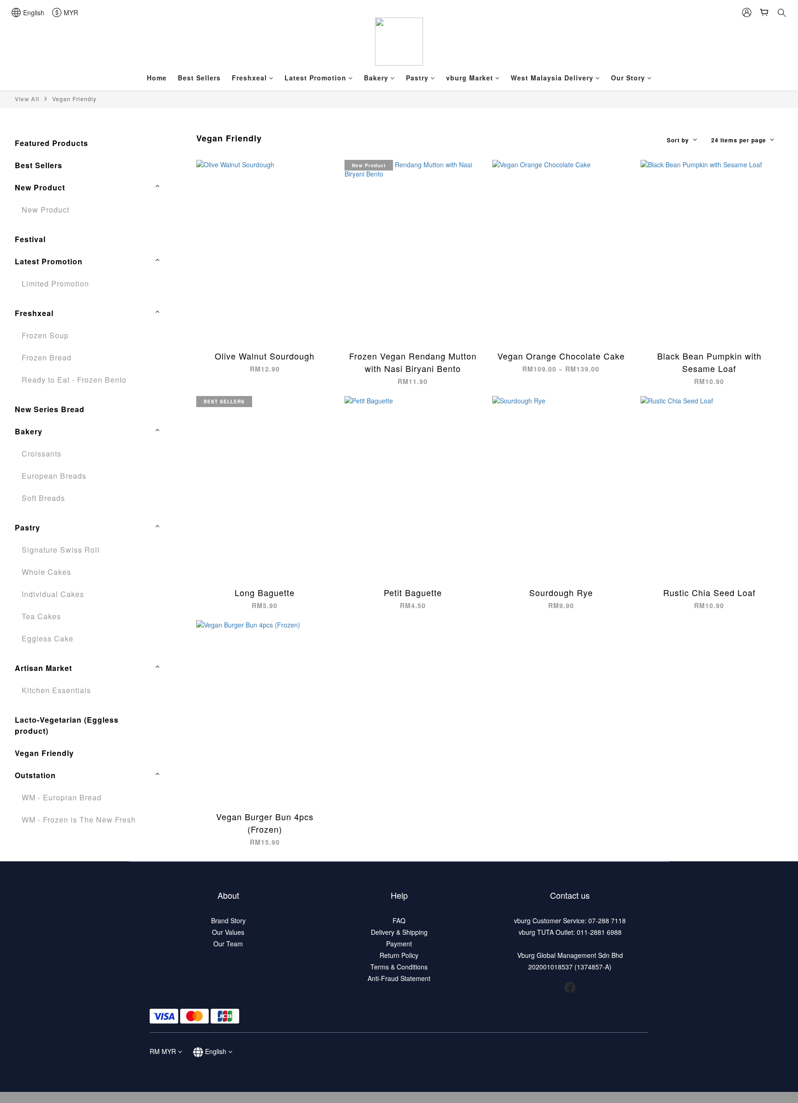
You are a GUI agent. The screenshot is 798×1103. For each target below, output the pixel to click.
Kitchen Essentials (56, 690)
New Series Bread (50, 409)
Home (157, 77)
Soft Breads (43, 498)
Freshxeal (249, 77)
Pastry (417, 77)
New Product (40, 187)
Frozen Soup (45, 335)
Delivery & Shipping (399, 932)
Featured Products (51, 143)
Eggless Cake (47, 638)
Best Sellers (199, 77)
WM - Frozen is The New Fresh (79, 819)
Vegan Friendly (74, 99)
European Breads (54, 475)
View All (27, 99)
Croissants (41, 453)
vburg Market (469, 77)
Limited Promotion (55, 283)
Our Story (628, 77)
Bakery (376, 77)
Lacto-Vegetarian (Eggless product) (67, 725)
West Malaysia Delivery (552, 77)
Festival (30, 239)
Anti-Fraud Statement (399, 978)
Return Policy (399, 955)
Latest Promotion (315, 77)
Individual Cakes (53, 594)
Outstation (35, 775)
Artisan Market (43, 668)
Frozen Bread (47, 357)
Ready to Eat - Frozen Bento (74, 379)
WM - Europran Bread (62, 797)
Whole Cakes (46, 572)
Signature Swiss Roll (61, 549)
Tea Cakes (41, 616)
